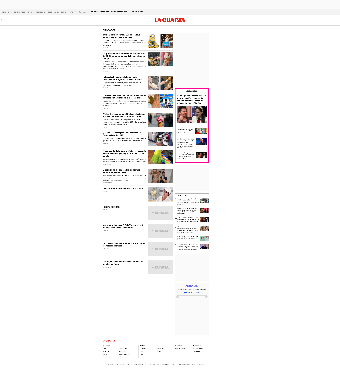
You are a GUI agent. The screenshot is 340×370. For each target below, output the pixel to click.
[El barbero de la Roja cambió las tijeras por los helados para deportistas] (160, 176)
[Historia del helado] (160, 213)
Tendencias (40, 12)
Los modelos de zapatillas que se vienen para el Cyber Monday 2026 (185, 131)
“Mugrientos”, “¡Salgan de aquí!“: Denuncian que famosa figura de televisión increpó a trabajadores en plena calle (188, 201)
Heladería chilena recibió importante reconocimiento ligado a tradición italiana (122, 78)
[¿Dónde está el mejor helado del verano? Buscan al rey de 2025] (160, 139)
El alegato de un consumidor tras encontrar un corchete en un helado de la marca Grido (124, 96)
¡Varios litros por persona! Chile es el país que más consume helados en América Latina (124, 115)
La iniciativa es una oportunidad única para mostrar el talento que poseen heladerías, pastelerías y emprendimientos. (124, 139)
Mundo (56, 12)
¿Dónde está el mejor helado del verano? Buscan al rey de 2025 (122, 134)
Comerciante (104, 12)
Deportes (30, 12)
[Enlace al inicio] (192, 91)
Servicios (64, 12)
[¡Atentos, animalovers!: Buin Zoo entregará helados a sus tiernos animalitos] (160, 231)
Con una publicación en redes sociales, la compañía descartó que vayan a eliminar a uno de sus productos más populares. (124, 160)
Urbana (73, 12)
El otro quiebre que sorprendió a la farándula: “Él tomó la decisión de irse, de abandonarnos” (187, 238)
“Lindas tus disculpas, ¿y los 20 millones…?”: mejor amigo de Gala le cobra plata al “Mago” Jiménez (185, 155)
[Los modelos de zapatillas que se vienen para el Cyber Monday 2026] (201, 131)
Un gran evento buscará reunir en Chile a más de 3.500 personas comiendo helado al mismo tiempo (124, 56)
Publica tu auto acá (192, 293)
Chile (10, 12)
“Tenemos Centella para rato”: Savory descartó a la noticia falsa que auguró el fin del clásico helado (124, 153)
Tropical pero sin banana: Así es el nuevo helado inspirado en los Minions (121, 36)
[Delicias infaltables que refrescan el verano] (160, 194)
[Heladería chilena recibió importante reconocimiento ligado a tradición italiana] (160, 83)
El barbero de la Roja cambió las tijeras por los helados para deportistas (124, 171)
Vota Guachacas (137, 12)
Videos (49, 12)
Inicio (4, 12)
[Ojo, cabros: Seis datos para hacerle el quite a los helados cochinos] (160, 249)
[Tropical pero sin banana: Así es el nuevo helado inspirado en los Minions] (160, 41)
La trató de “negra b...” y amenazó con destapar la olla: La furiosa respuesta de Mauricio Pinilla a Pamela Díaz (187, 211)
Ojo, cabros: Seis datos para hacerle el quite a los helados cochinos (124, 244)
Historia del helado (111, 207)
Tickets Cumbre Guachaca (119, 12)
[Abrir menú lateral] (3, 20)
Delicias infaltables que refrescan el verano (123, 188)
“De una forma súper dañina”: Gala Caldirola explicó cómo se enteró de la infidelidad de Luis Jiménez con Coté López (188, 220)
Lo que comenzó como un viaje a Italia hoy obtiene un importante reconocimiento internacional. (122, 84)
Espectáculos (19, 12)
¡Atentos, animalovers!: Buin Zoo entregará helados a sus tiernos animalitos (123, 226)
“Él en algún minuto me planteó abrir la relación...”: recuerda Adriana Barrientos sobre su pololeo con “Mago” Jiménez (191, 100)
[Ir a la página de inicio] (170, 20)
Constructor (93, 12)
